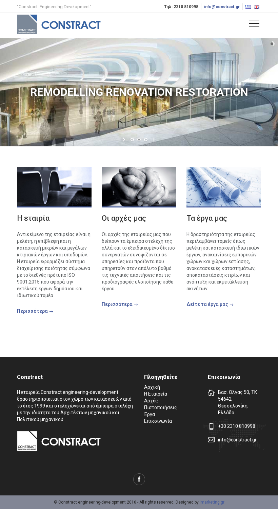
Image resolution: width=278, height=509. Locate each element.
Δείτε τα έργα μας (207, 304)
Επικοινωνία (158, 421)
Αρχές (151, 400)
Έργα (149, 414)
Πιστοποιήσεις (160, 407)
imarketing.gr (212, 502)
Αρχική (152, 387)
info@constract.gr (222, 6)
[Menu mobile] (254, 25)
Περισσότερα (32, 311)
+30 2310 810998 (236, 426)
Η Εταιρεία (155, 394)
